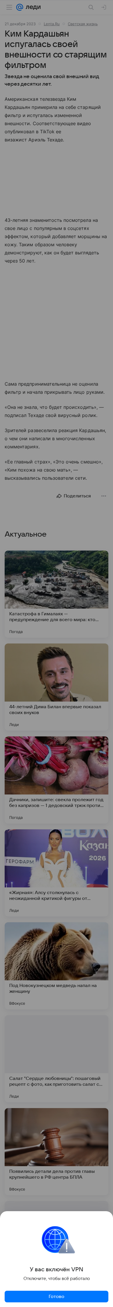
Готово (56, 1296)
